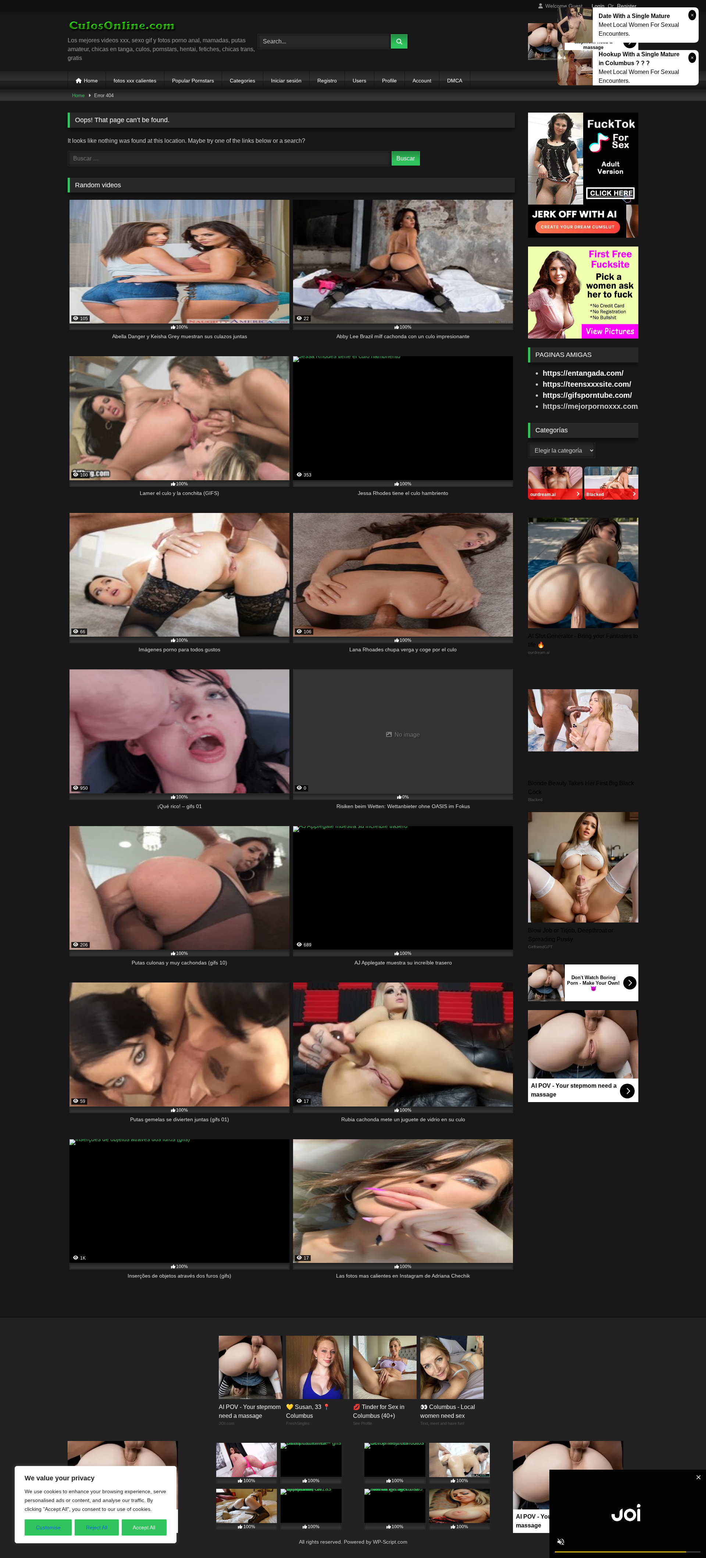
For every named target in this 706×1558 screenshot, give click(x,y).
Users (359, 81)
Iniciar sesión (286, 81)
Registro (327, 81)
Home (91, 81)
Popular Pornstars (193, 81)
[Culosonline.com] (123, 27)
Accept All (144, 1527)
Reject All (96, 1527)
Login (598, 6)
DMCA (454, 81)
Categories (242, 81)
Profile (389, 81)
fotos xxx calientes (135, 81)
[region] (95, 1504)
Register (627, 6)
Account (422, 81)
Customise (48, 1527)
